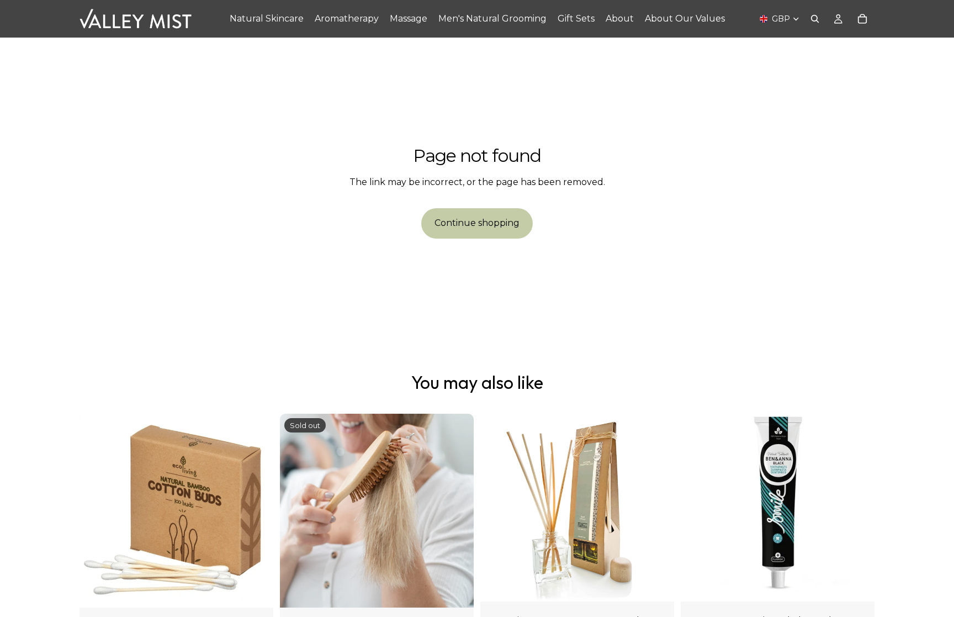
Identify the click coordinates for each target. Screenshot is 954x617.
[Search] (815, 19)
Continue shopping (477, 223)
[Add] (256, 590)
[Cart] (862, 19)
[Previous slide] (496, 505)
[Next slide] (657, 505)
